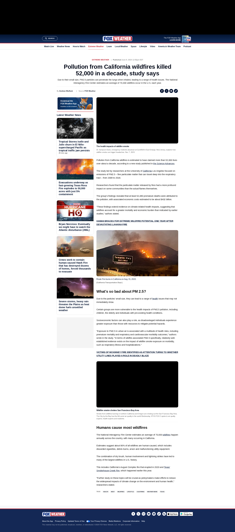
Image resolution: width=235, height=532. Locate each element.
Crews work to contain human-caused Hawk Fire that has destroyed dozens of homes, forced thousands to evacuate (75, 265)
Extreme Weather (96, 46)
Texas (162, 491)
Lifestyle (143, 46)
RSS (164, 514)
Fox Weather (117, 38)
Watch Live (49, 46)
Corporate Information (131, 521)
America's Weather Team (169, 46)
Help (143, 521)
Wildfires (121, 491)
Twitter (167, 91)
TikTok (159, 514)
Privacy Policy (60, 521)
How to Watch (79, 46)
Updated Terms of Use (76, 521)
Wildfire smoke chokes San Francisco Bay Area (117, 410)
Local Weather (121, 46)
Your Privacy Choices (98, 521)
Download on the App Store (172, 514)
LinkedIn (154, 514)
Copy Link (176, 91)
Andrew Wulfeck (66, 91)
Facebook (162, 91)
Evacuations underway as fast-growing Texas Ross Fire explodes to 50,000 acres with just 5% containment (73, 188)
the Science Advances (163, 163)
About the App (47, 521)
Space (133, 46)
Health (105, 491)
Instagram (143, 514)
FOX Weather (90, 91)
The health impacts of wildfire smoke (112, 146)
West (113, 491)
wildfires (166, 435)
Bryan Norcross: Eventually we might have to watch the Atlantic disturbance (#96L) (74, 227)
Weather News (63, 46)
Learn (109, 46)
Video (152, 46)
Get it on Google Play (186, 514)
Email (171, 91)
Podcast (187, 46)
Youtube (149, 514)
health (155, 298)
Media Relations (115, 521)
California (147, 171)
